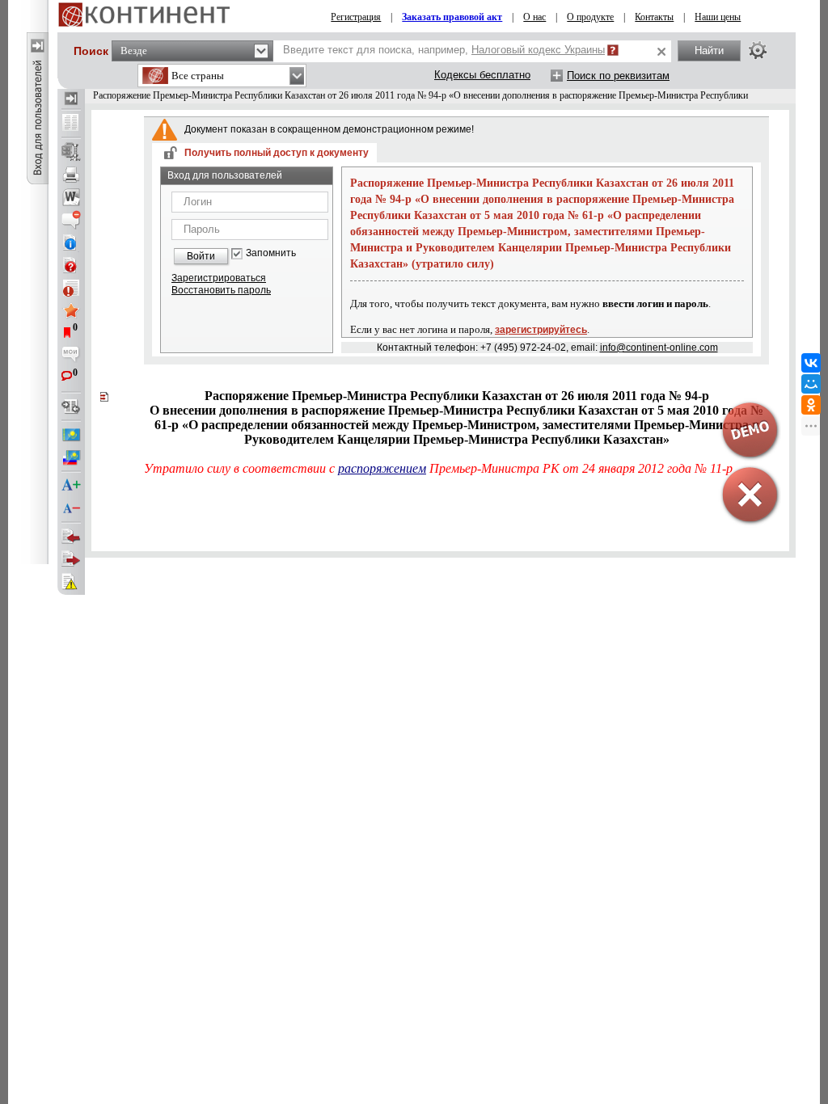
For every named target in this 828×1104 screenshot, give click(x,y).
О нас (534, 17)
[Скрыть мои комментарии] (71, 355)
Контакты (654, 17)
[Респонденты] (71, 559)
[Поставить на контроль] (71, 287)
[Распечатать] (71, 174)
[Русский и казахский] (71, 457)
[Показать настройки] (757, 50)
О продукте (590, 17)
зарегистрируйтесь (541, 329)
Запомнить (271, 253)
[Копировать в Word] (71, 197)
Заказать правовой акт (452, 17)
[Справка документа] (71, 265)
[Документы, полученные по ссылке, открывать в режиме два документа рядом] (71, 123)
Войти (201, 256)
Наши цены (718, 17)
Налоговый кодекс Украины (538, 50)
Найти (709, 50)
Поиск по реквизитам (618, 76)
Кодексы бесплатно (482, 75)
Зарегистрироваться (218, 278)
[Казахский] (71, 435)
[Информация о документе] (71, 242)
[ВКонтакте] (811, 363)
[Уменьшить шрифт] (71, 508)
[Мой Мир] (811, 384)
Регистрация (356, 17)
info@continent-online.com (659, 347)
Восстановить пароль (221, 290)
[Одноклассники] (811, 405)
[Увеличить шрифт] (71, 485)
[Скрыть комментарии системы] (71, 220)
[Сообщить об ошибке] (71, 582)
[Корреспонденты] (71, 536)
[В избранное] (71, 310)
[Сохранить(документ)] (71, 152)
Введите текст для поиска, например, (444, 50)
